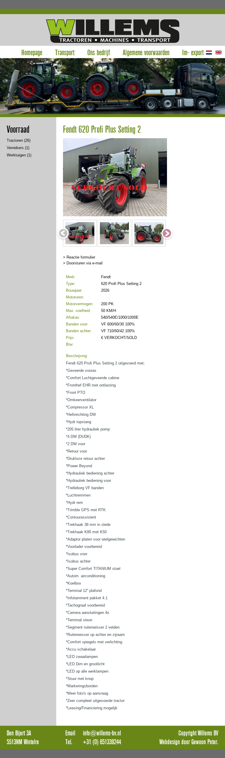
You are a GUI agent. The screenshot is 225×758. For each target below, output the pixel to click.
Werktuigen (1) (19, 155)
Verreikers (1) (18, 148)
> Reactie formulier (79, 257)
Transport (64, 52)
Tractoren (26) (18, 140)
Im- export (193, 52)
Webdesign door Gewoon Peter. (188, 742)
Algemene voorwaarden (146, 52)
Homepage (31, 52)
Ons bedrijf (98, 52)
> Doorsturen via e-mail (83, 263)
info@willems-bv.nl (102, 733)
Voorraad (18, 129)
